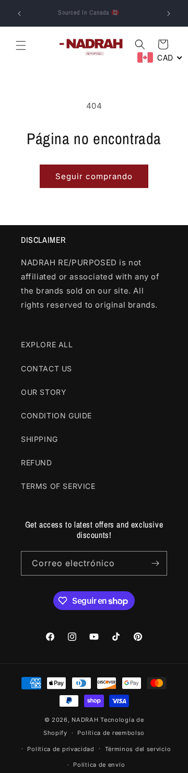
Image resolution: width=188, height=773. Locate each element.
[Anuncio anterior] (19, 13)
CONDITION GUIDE (56, 415)
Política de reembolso (111, 732)
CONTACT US (46, 368)
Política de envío (99, 764)
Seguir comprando (94, 176)
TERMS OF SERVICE (58, 486)
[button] (20, 45)
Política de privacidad (60, 749)
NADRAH (85, 719)
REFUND (36, 462)
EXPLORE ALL (47, 344)
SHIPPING (39, 439)
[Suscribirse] (155, 563)
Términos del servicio (138, 749)
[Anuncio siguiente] (168, 13)
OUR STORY (43, 392)
